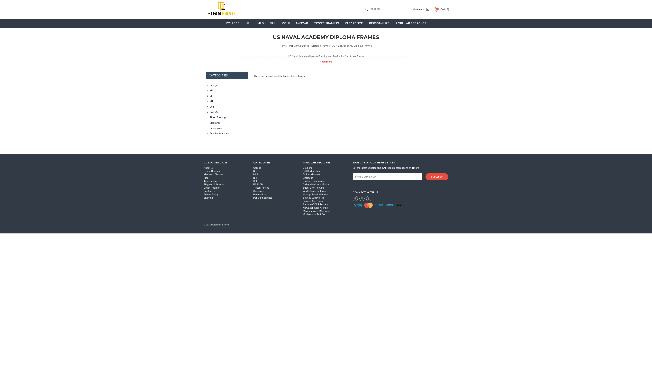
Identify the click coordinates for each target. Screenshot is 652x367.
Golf (286, 23)
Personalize (379, 23)
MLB (260, 23)
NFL (248, 23)
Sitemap (208, 197)
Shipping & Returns (214, 184)
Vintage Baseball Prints (315, 194)
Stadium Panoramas (314, 181)
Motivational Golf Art (314, 214)
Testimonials (211, 181)
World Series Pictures (314, 191)
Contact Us (209, 191)
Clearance (354, 23)
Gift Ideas (308, 178)
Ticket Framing (326, 23)
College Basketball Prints (316, 184)
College (232, 23)
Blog (206, 178)
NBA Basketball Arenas (315, 207)
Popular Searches (411, 23)
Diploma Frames (311, 174)
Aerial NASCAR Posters (315, 204)
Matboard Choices (213, 174)
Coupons (307, 168)
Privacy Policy (211, 194)
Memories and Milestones (317, 211)
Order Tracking (212, 187)
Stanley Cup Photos (313, 197)
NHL (273, 23)
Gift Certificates (311, 171)
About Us (209, 168)
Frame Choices (212, 171)
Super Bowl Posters (313, 187)
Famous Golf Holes (313, 201)
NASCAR (302, 23)
